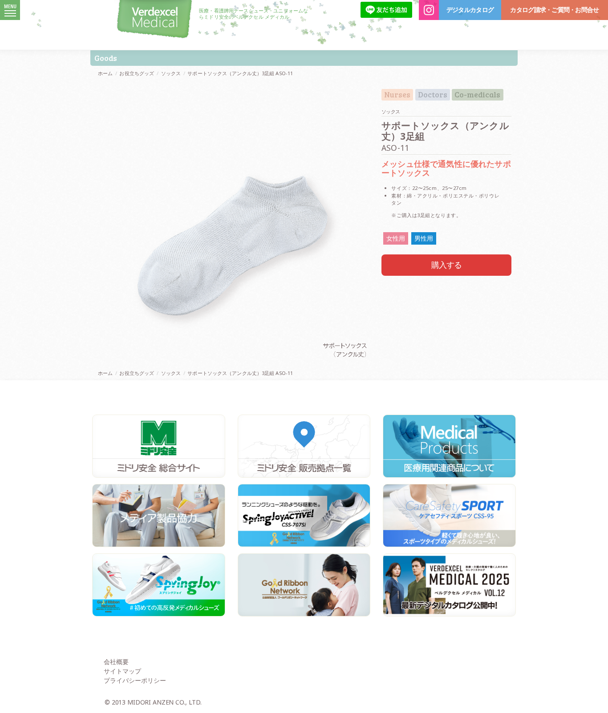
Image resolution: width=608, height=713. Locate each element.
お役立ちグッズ (136, 73)
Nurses (397, 95)
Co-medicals (477, 95)
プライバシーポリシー (135, 680)
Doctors (432, 95)
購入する (446, 264)
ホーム (105, 73)
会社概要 (116, 661)
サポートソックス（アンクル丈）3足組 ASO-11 (240, 73)
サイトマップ (122, 671)
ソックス (171, 73)
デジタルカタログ (470, 9)
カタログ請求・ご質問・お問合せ (554, 9)
